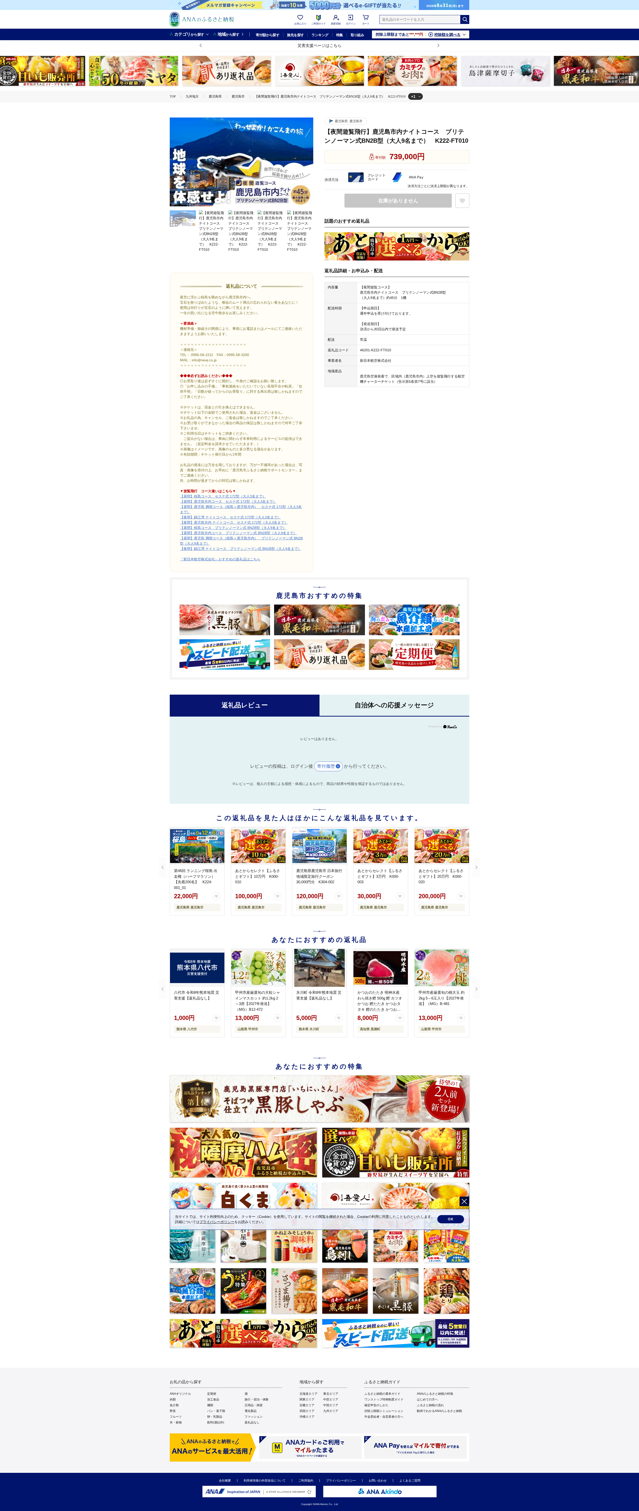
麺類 (210, 1405)
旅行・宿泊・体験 (257, 1399)
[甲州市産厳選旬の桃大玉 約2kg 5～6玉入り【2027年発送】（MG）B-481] (442, 968)
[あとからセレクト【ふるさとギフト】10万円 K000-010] (258, 846)
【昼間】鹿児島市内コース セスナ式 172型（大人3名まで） (228, 502)
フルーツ (176, 1416)
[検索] (464, 19)
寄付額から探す (267, 35)
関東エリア (307, 1399)
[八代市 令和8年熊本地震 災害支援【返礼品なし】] (197, 968)
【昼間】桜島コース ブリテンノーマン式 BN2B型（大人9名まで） (233, 528)
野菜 (173, 1411)
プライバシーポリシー (341, 1480)
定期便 (211, 1393)
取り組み (357, 35)
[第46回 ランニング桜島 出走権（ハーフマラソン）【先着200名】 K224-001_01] (197, 846)
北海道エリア (309, 1393)
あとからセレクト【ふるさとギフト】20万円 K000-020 (441, 876)
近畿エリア (307, 1405)
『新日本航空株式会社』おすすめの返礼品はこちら (220, 559)
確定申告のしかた (376, 1405)
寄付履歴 (326, 766)
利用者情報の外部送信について (265, 1480)
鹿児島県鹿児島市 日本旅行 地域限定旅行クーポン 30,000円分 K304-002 (319, 876)
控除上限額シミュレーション (383, 1411)
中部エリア (330, 1399)
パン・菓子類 (216, 1411)
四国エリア (307, 1411)
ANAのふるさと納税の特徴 (435, 1393)
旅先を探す (295, 35)
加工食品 (213, 1399)
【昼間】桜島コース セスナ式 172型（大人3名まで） (223, 496)
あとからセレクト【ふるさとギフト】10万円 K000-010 (257, 876)
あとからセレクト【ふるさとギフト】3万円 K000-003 (379, 876)
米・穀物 (176, 1422)
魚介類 (174, 1405)
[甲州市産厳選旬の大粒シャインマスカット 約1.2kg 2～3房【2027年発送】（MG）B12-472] (258, 968)
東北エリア (330, 1393)
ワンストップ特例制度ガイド (383, 1399)
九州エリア (330, 1411)
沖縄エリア (307, 1416)
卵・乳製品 (214, 1416)
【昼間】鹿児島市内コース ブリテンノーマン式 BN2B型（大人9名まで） (238, 533)
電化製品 (251, 1411)
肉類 (173, 1399)
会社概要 (225, 1480)
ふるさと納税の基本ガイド (382, 1393)
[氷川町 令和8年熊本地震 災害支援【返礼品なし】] (319, 968)
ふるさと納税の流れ (430, 1405)
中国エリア (330, 1405)
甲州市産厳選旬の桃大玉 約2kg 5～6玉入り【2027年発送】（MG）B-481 (442, 998)
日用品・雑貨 (254, 1405)
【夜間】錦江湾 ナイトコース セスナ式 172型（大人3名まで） (230, 517)
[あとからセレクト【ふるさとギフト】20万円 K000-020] (442, 846)
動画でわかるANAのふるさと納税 (439, 1411)
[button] (201, 45)
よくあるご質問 (409, 1480)
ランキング (320, 35)
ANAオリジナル (180, 1393)
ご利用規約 (305, 1480)
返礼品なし (252, 1422)
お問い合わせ (378, 1480)
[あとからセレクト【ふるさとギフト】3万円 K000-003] (380, 846)
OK (451, 1219)
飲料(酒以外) (215, 1422)
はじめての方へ (427, 1399)
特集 (339, 35)
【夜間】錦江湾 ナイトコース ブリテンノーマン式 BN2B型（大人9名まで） (240, 549)
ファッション (254, 1416)
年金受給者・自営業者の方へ (383, 1416)
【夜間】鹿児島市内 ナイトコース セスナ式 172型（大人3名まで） (234, 522)
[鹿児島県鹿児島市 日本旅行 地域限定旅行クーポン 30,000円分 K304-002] (319, 846)
